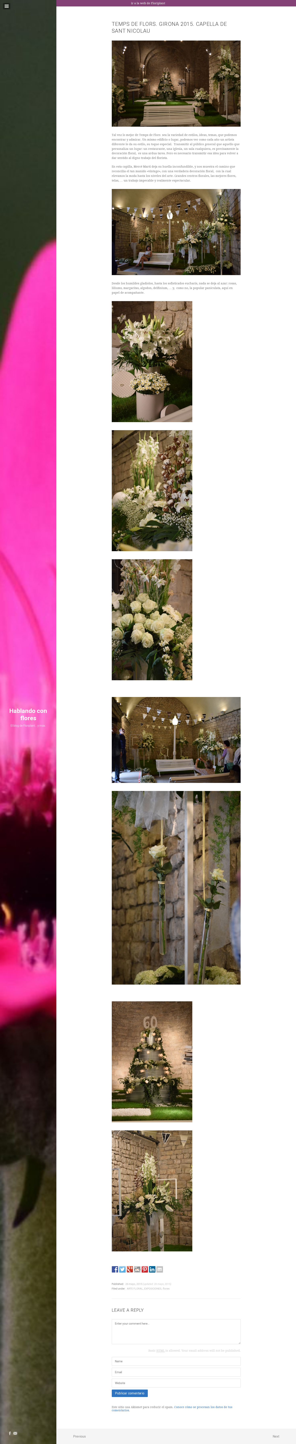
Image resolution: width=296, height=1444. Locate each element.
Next (276, 1436)
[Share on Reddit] (137, 1269)
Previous (79, 1436)
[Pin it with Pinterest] (145, 1269)
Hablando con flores (28, 714)
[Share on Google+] (130, 1269)
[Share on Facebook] (115, 1269)
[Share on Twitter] (122, 1269)
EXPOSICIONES (152, 1288)
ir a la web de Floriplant (148, 3)
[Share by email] (159, 1269)
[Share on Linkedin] (152, 1269)
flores (166, 1288)
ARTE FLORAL (135, 1288)
